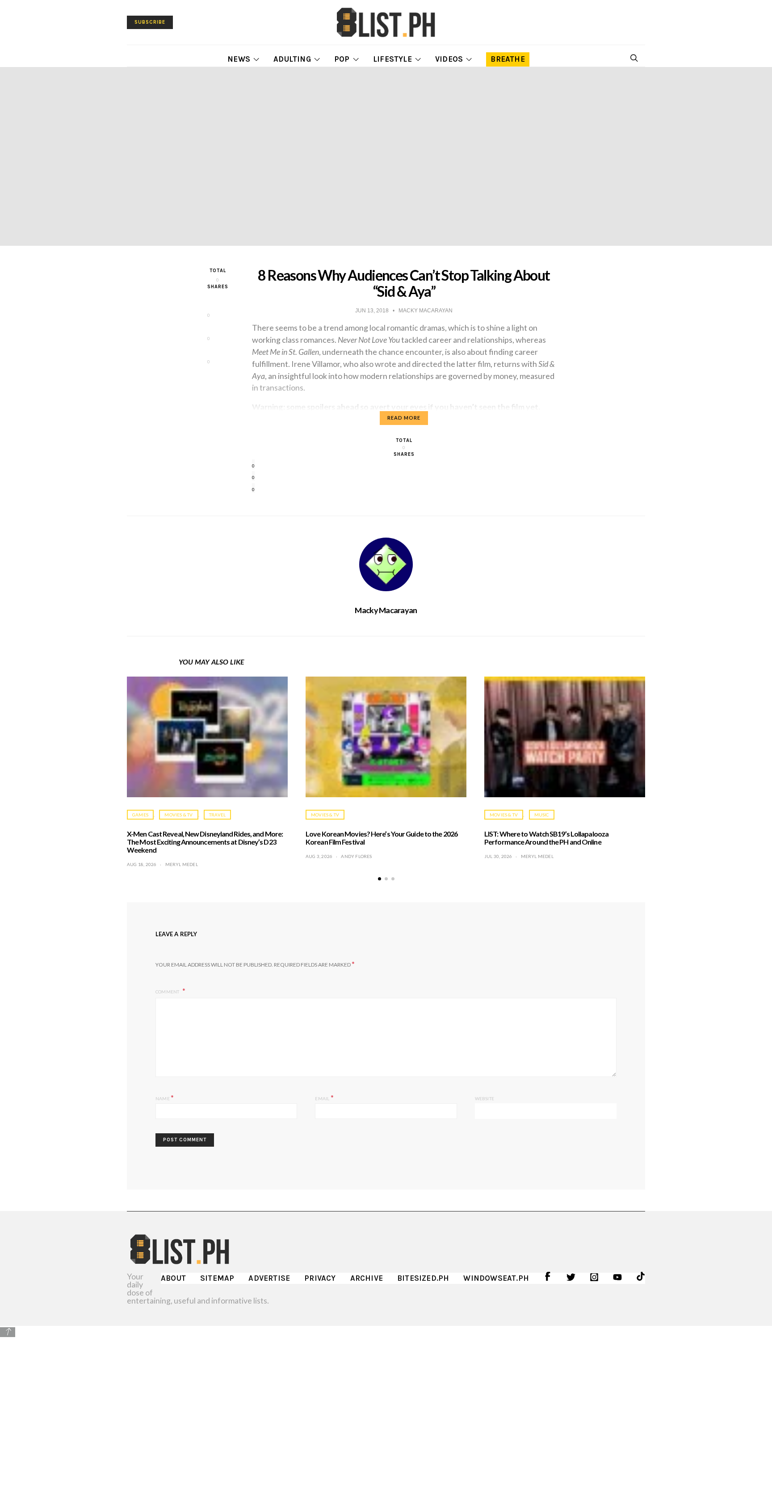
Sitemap (217, 1278)
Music (541, 814)
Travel (217, 814)
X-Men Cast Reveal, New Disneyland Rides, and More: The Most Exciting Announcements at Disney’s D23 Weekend (205, 841)
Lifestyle (392, 59)
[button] (379, 878)
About (173, 1278)
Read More (403, 418)
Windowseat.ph (496, 1278)
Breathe (507, 59)
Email (324, 1097)
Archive (366, 1278)
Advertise (269, 1278)
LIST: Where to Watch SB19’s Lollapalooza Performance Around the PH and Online (546, 837)
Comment (167, 991)
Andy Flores (356, 856)
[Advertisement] (386, 1401)
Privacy (320, 1278)
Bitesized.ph (423, 1278)
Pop (342, 59)
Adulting (292, 59)
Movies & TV (178, 814)
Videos (449, 59)
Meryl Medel (181, 864)
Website (484, 1098)
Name (164, 1097)
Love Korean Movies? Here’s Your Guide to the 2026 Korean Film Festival (381, 837)
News (238, 59)
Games (140, 814)
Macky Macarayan (386, 610)
